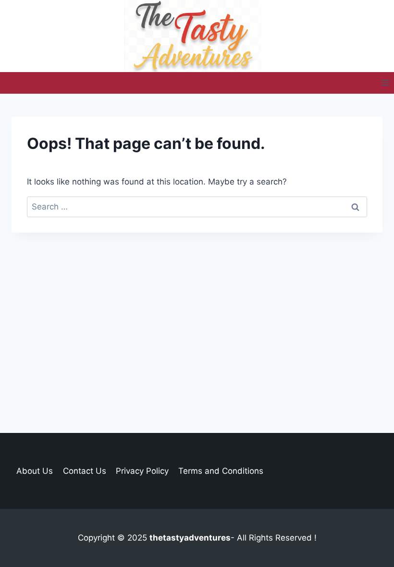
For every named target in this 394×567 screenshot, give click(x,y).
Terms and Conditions (220, 471)
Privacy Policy (142, 471)
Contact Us (84, 471)
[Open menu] (385, 82)
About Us (34, 471)
